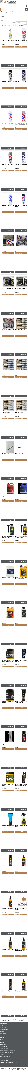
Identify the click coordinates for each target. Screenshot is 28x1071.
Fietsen (2, 1025)
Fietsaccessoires (4, 1029)
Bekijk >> (10, 65)
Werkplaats (14, 12)
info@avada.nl (3, 1046)
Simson (2, 1031)
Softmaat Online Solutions (22, 1069)
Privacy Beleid (13, 1068)
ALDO (1, 1039)
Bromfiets (2, 1035)
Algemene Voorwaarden (21, 1068)
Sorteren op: (13, 22)
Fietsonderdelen (4, 1027)
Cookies (8, 1068)
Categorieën (7, 12)
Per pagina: (21, 25)
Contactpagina (3, 1044)
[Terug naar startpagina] (8, 2)
